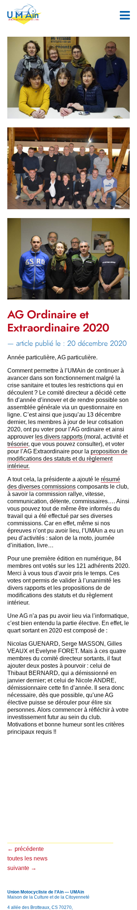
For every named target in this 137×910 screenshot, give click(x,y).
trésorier (17, 444)
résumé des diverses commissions (63, 483)
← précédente (25, 849)
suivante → (22, 868)
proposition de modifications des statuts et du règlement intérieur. (67, 458)
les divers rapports (59, 437)
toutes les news (27, 858)
